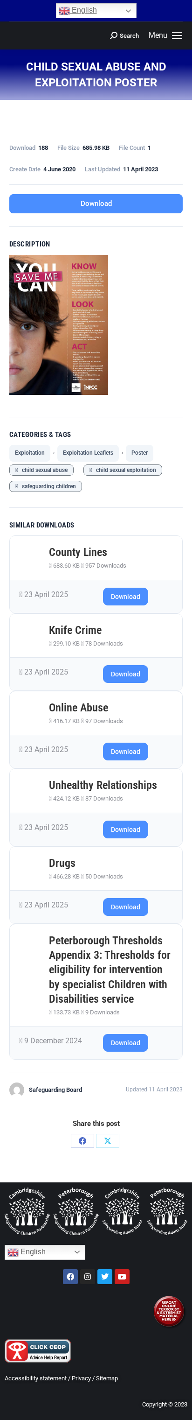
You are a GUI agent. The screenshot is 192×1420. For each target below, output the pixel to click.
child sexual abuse (43, 470)
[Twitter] (104, 1276)
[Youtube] (122, 1276)
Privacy (81, 1378)
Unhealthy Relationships (103, 785)
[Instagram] (87, 1276)
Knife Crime (75, 630)
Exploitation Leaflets (88, 453)
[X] (107, 1141)
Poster (139, 453)
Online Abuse (78, 707)
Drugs (62, 863)
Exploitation (30, 453)
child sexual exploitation (124, 470)
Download (96, 203)
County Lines (78, 552)
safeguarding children (47, 486)
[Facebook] (82, 1141)
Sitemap (107, 1378)
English (83, 10)
